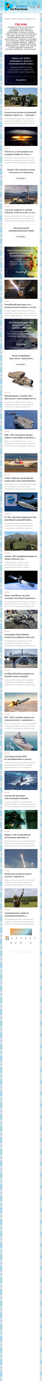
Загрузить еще (21, 932)
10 (21, 943)
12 (30, 943)
